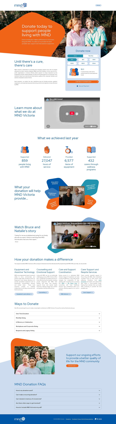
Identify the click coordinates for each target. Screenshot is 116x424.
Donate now (71, 365)
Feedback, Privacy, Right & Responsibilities (82, 419)
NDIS (63, 283)
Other (94, 63)
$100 (94, 59)
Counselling (42, 292)
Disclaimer (68, 419)
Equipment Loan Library (23, 294)
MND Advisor (64, 294)
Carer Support (87, 292)
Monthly (91, 56)
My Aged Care (72, 283)
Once (75, 56)
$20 (72, 59)
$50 (83, 59)
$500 (83, 63)
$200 (72, 63)
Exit (99, 5)
